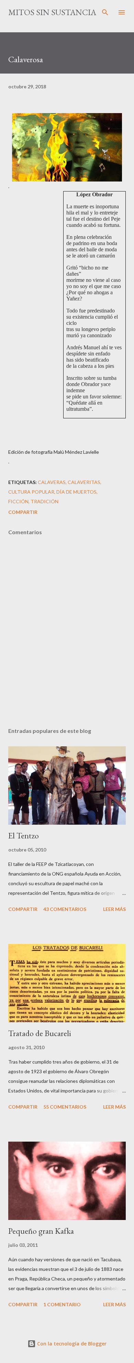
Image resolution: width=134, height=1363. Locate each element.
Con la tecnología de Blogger (71, 1343)
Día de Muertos (76, 492)
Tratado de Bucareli (39, 1033)
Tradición (44, 501)
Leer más (114, 909)
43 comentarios (64, 909)
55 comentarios (64, 1107)
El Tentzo (23, 835)
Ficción (18, 501)
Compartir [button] (22, 512)
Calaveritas (84, 482)
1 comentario (62, 1304)
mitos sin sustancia (52, 12)
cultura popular (31, 492)
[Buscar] (105, 12)
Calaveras (52, 482)
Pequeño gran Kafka (41, 1230)
